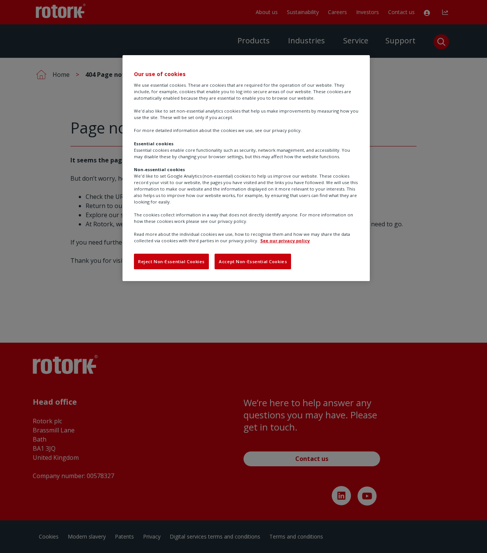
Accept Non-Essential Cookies (253, 261)
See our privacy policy (285, 240)
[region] (246, 168)
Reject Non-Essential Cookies (171, 261)
